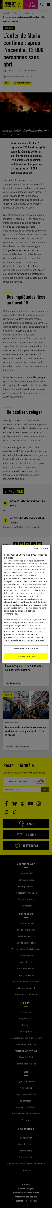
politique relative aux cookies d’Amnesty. (25, 640)
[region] (26, 604)
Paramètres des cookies (26, 648)
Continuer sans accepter (40, 548)
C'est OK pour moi (26, 656)
